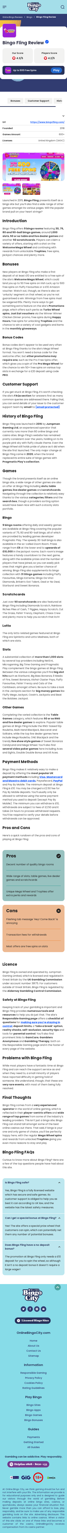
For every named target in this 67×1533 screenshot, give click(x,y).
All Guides (33, 1447)
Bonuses (15, 100)
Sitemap (33, 1356)
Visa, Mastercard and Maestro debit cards (32, 779)
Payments (33, 1437)
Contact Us (33, 1351)
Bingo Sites (33, 1405)
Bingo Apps (33, 1410)
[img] (33, 1182)
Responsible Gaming (33, 1373)
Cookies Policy (33, 1383)
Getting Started (33, 1442)
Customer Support (38, 100)
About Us (33, 1346)
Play (56, 70)
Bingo (29, 17)
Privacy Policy (33, 1378)
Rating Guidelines (33, 1388)
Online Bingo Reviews (12, 17)
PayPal (57, 781)
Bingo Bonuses (33, 1420)
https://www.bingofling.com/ (47, 122)
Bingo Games (33, 1415)
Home (33, 1341)
